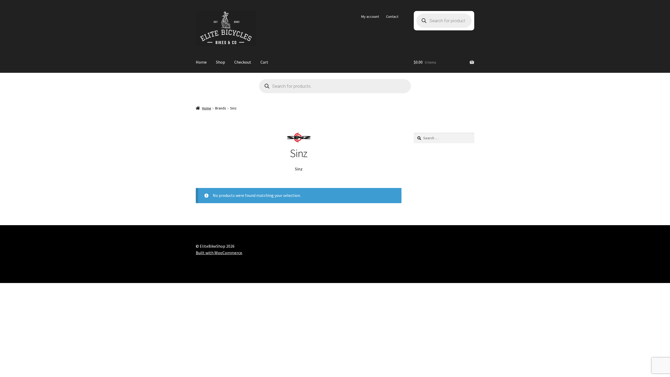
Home (201, 62)
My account (370, 16)
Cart (264, 62)
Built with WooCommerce (219, 252)
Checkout (242, 62)
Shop (220, 62)
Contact (392, 16)
